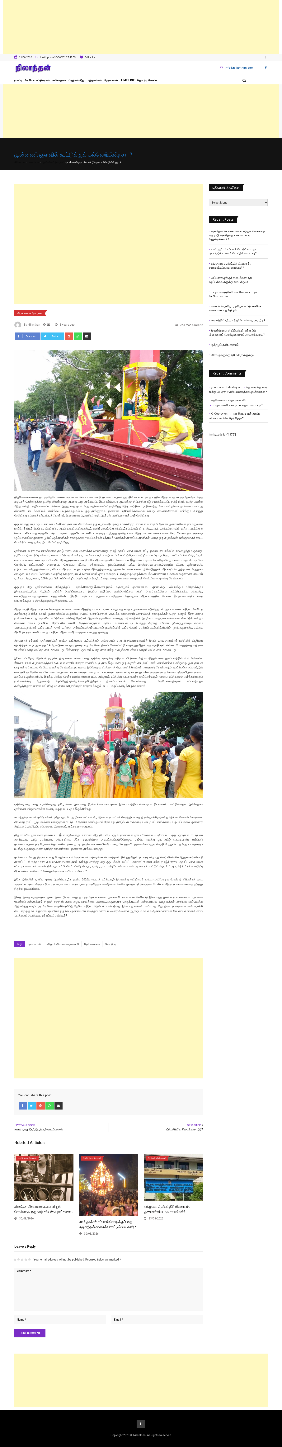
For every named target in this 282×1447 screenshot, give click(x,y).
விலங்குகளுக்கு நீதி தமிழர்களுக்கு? (232, 355)
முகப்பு (18, 80)
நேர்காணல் (111, 80)
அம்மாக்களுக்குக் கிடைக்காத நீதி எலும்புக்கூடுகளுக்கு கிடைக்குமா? (230, 280)
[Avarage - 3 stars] (22, 1259)
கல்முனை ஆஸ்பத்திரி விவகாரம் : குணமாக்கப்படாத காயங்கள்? (230, 265)
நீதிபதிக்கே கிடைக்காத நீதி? (184, 1129)
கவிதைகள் (59, 80)
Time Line (127, 80)
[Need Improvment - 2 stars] (18, 1259)
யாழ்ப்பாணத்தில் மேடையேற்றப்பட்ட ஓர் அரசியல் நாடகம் (233, 294)
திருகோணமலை (92, 944)
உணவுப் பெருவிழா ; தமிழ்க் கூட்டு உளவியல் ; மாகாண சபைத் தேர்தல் (236, 308)
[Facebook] (23, 1106)
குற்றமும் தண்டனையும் (225, 344)
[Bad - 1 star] (15, 1259)
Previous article (25, 1125)
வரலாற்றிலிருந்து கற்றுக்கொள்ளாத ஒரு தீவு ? (238, 320)
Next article (194, 1125)
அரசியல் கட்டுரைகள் (37, 80)
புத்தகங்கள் (95, 80)
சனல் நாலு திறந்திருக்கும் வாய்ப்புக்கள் (39, 1129)
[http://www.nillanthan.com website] (44, 324)
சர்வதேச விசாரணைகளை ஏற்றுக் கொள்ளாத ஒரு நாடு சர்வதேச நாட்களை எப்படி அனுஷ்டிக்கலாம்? (237, 235)
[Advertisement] (141, 27)
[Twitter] (32, 1106)
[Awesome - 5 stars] (29, 1259)
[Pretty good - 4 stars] (26, 1259)
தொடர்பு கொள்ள (147, 80)
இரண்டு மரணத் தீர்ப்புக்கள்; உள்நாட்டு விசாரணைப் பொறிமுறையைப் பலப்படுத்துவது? (237, 332)
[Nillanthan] (48, 324)
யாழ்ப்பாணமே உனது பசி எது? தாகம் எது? (238, 405)
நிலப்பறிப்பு (110, 944)
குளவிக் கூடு (34, 944)
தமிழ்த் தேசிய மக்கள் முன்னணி (62, 944)
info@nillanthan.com (239, 67)
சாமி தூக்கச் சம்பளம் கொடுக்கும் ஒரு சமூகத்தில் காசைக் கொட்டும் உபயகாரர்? (233, 251)
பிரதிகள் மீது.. (77, 80)
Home (21, 162)
